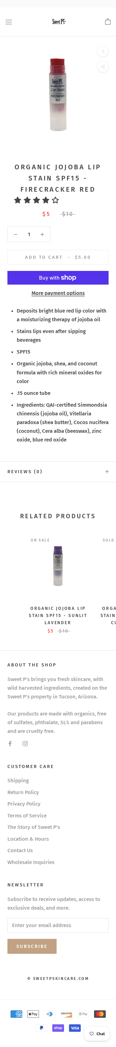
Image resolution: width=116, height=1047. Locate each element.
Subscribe (32, 946)
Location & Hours (28, 839)
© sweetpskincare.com (58, 978)
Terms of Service (27, 815)
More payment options (58, 293)
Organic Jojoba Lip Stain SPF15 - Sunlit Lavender (58, 615)
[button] (38, 200)
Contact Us (20, 850)
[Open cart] (107, 22)
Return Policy (23, 792)
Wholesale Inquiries (30, 862)
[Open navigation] (9, 22)
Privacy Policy (24, 804)
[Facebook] (10, 743)
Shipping (18, 780)
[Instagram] (25, 743)
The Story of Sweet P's (33, 827)
